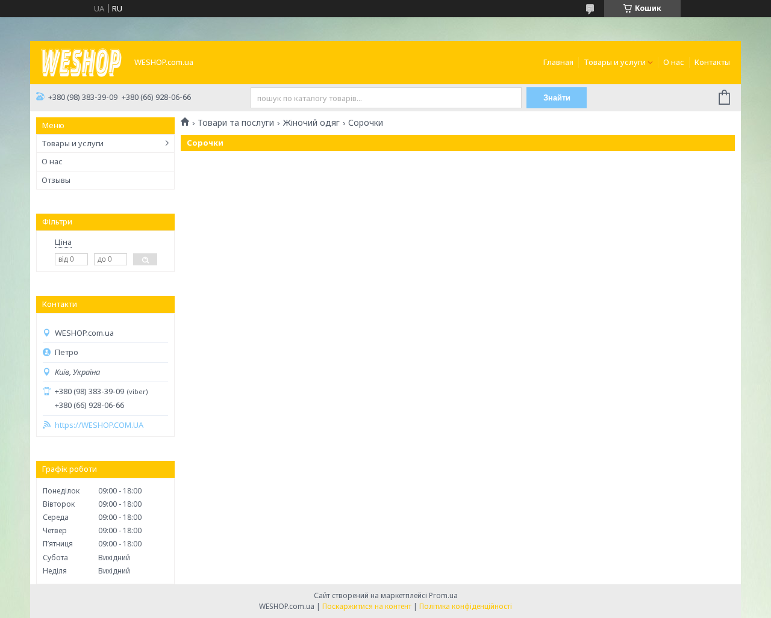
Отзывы (56, 180)
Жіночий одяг (311, 122)
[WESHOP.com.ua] (81, 61)
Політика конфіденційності (465, 606)
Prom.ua (443, 595)
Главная (558, 62)
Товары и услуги (615, 62)
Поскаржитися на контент (366, 606)
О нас (673, 62)
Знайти (556, 97)
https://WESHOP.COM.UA (99, 425)
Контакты (712, 62)
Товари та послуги (236, 122)
